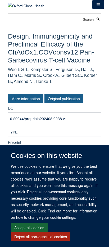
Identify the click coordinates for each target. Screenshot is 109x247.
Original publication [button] (64, 98)
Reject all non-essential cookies (40, 236)
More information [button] (25, 98)
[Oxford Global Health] (26, 3)
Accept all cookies (29, 227)
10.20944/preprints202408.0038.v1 (37, 118)
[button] (98, 4)
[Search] (98, 19)
